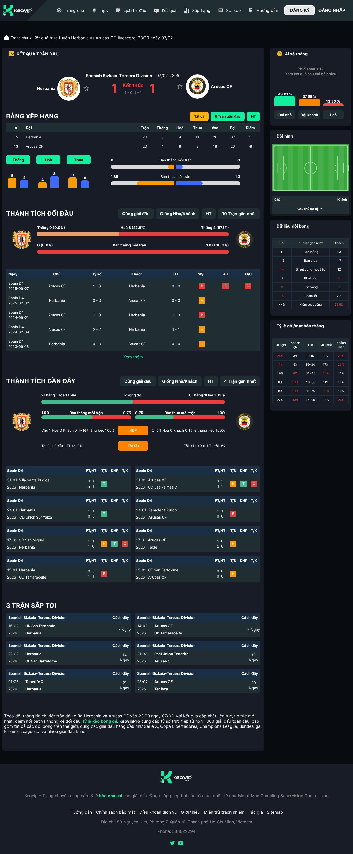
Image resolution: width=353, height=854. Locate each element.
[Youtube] (181, 843)
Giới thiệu (190, 812)
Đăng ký (300, 10)
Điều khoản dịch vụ (158, 812)
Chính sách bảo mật (115, 812)
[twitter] (172, 843)
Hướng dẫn (81, 812)
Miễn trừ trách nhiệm (224, 812)
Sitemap (275, 812)
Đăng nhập (332, 10)
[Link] (17, 10)
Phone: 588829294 (176, 831)
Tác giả (256, 812)
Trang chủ (19, 37)
